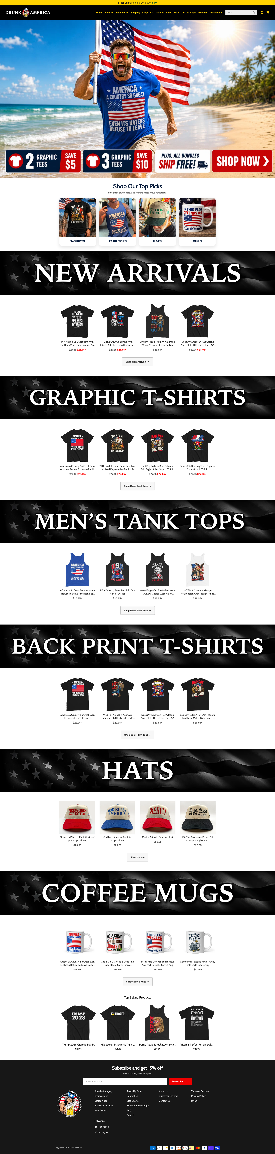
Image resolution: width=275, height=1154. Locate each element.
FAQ (129, 1110)
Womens (121, 12)
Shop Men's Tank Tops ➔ (137, 485)
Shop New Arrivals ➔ (137, 361)
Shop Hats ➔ (137, 857)
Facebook (104, 1126)
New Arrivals (163, 12)
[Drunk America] (71, 1104)
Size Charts (133, 1100)
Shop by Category (141, 12)
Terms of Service (200, 1091)
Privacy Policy (198, 1095)
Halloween (216, 12)
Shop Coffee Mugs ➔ (137, 981)
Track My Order (134, 1091)
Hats (176, 12)
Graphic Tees (101, 1095)
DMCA (194, 1100)
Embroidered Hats (104, 1105)
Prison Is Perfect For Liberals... (197, 1044)
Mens (108, 12)
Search (130, 1115)
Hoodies (203, 12)
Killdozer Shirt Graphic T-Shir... (118, 1044)
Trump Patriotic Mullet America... (157, 1044)
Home (99, 12)
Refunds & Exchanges (138, 1105)
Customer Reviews (168, 1095)
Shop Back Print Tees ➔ (137, 734)
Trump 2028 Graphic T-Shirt (78, 1044)
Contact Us (132, 1095)
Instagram (104, 1132)
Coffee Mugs (189, 12)
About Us (163, 1091)
